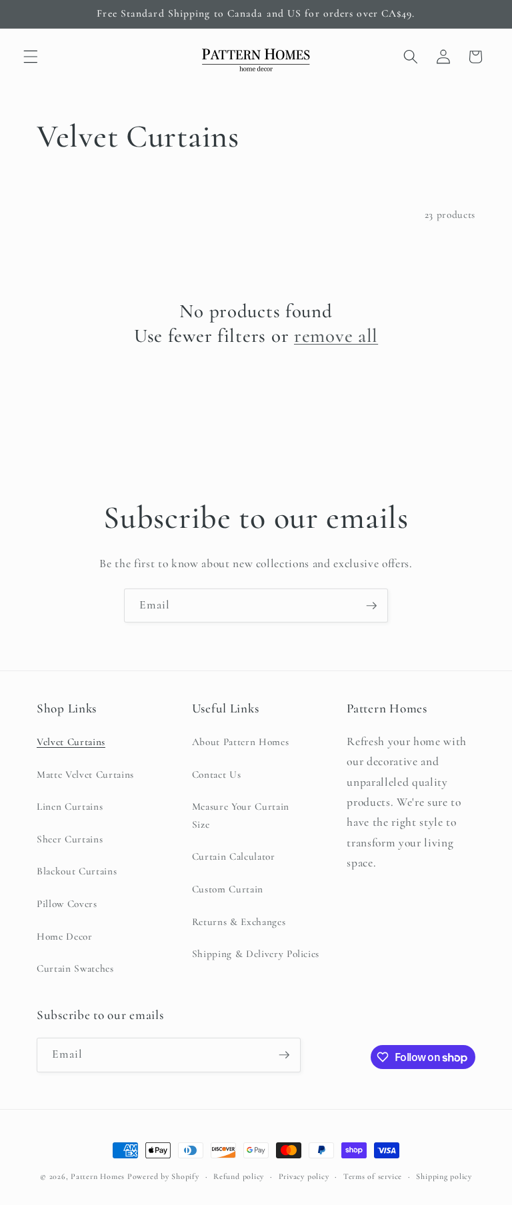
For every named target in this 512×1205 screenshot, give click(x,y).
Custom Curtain (227, 889)
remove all (336, 335)
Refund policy (238, 1176)
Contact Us (216, 774)
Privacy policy (304, 1176)
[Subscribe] (371, 606)
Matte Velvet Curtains (85, 774)
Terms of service (372, 1176)
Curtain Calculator (233, 856)
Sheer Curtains (70, 839)
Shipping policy (444, 1176)
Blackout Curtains (77, 871)
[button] (31, 57)
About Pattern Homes (240, 742)
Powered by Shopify (163, 1176)
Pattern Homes (99, 1176)
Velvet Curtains (71, 742)
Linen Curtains (70, 806)
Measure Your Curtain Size (240, 815)
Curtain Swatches (75, 968)
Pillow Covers (67, 904)
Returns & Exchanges (239, 922)
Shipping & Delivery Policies (255, 954)
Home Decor (65, 936)
